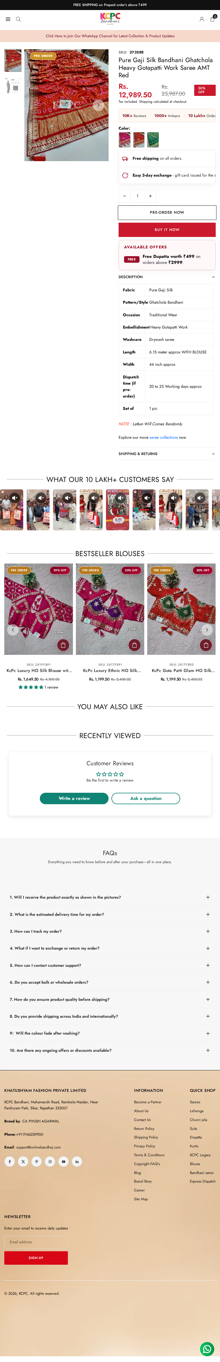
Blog (137, 1172)
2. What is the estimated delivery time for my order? (57, 914)
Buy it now (167, 229)
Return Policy (144, 1128)
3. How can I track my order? (36, 931)
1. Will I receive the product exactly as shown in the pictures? (65, 897)
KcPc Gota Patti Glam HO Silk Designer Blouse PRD (181, 671)
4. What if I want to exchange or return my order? (54, 948)
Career (139, 1190)
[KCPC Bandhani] (110, 17)
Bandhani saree (202, 1172)
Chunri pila (198, 1119)
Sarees (195, 1102)
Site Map (141, 1199)
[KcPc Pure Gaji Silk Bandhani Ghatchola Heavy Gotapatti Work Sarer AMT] (153, 140)
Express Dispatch (203, 1181)
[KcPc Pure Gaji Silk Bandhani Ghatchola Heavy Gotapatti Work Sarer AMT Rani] (125, 140)
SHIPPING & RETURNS (138, 453)
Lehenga (196, 1111)
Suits (193, 1128)
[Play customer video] (11, 509)
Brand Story (143, 1181)
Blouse (195, 1164)
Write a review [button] (74, 798)
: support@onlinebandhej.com (37, 1147)
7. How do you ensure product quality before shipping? (59, 999)
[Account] (202, 19)
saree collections (164, 437)
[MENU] (8, 19)
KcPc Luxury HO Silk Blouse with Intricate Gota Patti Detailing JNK (38, 671)
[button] (98, 105)
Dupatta (196, 1137)
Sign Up (36, 1258)
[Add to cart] (63, 645)
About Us (141, 1111)
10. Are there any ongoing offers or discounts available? (60, 1050)
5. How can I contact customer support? (45, 965)
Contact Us (142, 1119)
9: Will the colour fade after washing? (45, 1033)
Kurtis (194, 1146)
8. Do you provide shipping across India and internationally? (64, 1016)
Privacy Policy (144, 1146)
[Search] (18, 19)
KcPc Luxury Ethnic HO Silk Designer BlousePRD (110, 671)
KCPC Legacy (200, 1155)
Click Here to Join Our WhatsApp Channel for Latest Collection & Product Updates (110, 36)
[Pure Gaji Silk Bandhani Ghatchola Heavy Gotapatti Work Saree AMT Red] (139, 140)
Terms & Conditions (149, 1155)
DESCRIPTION (131, 277)
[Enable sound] (14, 498)
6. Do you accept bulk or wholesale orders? (49, 982)
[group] (66, 105)
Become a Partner (148, 1102)
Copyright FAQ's (147, 1164)
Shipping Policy (146, 1137)
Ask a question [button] (146, 798)
